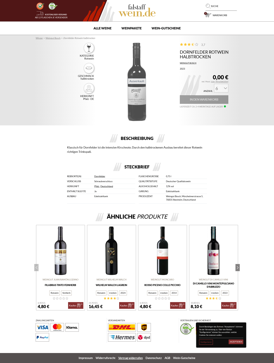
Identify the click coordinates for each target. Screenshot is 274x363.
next (237, 267)
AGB (167, 358)
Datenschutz (154, 358)
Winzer (39, 38)
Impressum (86, 358)
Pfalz (97, 186)
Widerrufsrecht (105, 358)
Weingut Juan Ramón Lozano (60, 279)
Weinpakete (131, 28)
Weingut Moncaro (162, 279)
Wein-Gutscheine (166, 28)
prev (36, 267)
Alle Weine (102, 28)
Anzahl (208, 91)
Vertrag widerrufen (130, 358)
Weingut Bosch (53, 38)
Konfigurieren (206, 342)
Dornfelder (99, 176)
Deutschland (106, 186)
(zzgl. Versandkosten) (219, 82)
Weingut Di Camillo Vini (213, 279)
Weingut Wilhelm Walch (111, 279)
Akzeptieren (236, 342)
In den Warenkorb (204, 99)
